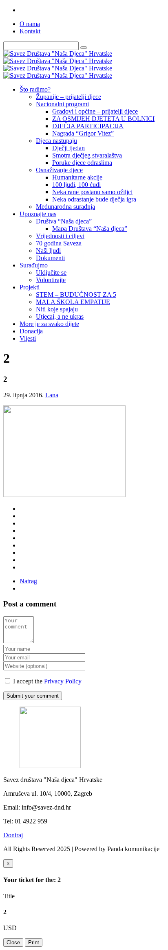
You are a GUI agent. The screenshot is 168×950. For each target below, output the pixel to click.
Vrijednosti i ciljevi (60, 235)
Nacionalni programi (62, 104)
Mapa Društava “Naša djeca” (89, 228)
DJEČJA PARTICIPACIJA (88, 126)
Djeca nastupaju (56, 140)
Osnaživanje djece (59, 169)
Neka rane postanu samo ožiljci (92, 191)
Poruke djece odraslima (82, 162)
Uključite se (51, 272)
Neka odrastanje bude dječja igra (94, 199)
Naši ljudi (48, 250)
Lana (51, 395)
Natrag (28, 581)
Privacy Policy (63, 681)
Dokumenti (50, 257)
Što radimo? (35, 89)
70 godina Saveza (59, 243)
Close (13, 942)
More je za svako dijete (49, 323)
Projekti (30, 287)
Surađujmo (34, 265)
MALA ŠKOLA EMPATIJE (73, 301)
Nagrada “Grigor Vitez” (83, 133)
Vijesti (28, 338)
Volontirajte (51, 279)
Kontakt (30, 31)
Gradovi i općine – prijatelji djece (95, 111)
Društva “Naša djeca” (64, 221)
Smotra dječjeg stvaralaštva (87, 155)
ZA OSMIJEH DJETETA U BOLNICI (103, 118)
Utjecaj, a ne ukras (60, 316)
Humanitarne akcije (77, 177)
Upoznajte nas (38, 213)
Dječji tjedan (68, 147)
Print (33, 942)
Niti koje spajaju (57, 309)
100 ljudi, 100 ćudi (76, 184)
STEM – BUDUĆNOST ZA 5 (76, 294)
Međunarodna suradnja (65, 206)
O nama (30, 23)
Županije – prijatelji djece (68, 96)
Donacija (31, 331)
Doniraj (13, 835)
